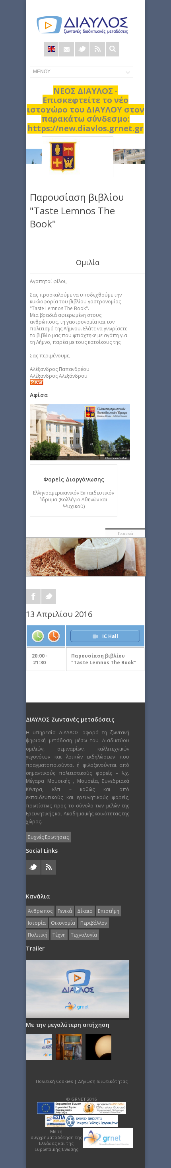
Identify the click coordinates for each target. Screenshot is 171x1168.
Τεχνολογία (84, 934)
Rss (97, 49)
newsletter (66, 49)
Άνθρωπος (40, 911)
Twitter (82, 49)
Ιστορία (37, 923)
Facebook (33, 596)
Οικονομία (63, 923)
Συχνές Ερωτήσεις (48, 837)
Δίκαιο (85, 911)
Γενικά (125, 533)
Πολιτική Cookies (54, 1081)
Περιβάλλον (93, 923)
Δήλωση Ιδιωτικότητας (103, 1081)
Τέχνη (59, 934)
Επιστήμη (108, 911)
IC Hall (110, 636)
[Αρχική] (81, 25)
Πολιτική (37, 934)
